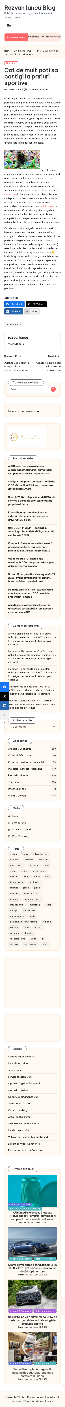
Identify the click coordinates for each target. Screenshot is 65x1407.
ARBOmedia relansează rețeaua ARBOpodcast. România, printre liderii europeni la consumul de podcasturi (30, 469)
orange (13, 910)
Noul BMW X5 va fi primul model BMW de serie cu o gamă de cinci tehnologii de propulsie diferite (31, 500)
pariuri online (29, 910)
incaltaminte (35, 882)
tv (43, 939)
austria (13, 854)
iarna (47, 876)
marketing (35, 905)
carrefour (42, 860)
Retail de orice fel (18, 775)
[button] (16, 344)
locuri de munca (31, 893)
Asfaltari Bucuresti (19, 1116)
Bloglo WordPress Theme (38, 1401)
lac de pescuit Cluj (18, 1130)
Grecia (36, 876)
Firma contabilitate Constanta (26, 1150)
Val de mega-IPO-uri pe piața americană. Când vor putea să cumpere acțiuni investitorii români (31, 562)
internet (14, 888)
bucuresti (14, 860)
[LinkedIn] (4, 705)
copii (46, 865)
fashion (13, 876)
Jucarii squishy (16, 1070)
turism (33, 939)
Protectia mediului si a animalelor (27, 762)
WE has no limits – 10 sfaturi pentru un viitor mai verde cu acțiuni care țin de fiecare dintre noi (31, 704)
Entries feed (19, 822)
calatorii (29, 860)
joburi (26, 888)
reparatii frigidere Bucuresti (24, 1083)
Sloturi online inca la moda (23, 1123)
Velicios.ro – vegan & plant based (28, 1137)
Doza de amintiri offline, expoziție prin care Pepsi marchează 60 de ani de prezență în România (30, 593)
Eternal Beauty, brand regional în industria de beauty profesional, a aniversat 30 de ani (28, 516)
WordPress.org (20, 836)
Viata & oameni (17, 795)
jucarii (37, 888)
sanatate (14, 933)
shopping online (17, 939)
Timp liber (11, 63)
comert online (16, 865)
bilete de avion (40, 854)
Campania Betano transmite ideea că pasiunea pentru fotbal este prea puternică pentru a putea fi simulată (30, 547)
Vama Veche (30, 944)
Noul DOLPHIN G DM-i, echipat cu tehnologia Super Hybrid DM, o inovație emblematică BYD (31, 531)
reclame (14, 927)
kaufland (14, 893)
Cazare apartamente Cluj (23, 1096)
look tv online (47, 206)
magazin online (17, 905)
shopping (28, 933)
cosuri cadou (32, 411)
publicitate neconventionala (23, 922)
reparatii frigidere (18, 1090)
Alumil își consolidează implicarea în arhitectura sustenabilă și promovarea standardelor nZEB (30, 608)
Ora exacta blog (18, 1110)
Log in (15, 816)
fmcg (25, 876)
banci (25, 854)
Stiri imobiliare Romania (21, 1056)
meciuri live (10, 194)
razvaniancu (18, 337)
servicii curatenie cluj (20, 1076)
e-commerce (39, 871)
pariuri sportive (13, 324)
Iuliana (12, 686)
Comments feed (21, 829)
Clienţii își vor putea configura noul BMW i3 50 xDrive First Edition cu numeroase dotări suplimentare (31, 485)
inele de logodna (18, 1063)
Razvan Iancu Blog (29, 7)
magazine (15, 899)
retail (26, 927)
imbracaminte (16, 882)
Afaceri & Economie (19, 748)
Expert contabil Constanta (24, 1143)
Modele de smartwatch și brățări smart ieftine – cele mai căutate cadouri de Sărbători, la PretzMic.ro (31, 690)
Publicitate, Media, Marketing (25, 768)
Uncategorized (17, 788)
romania (38, 927)
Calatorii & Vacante (20, 755)
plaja (32, 916)
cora (12, 871)
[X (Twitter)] (4, 696)
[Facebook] (4, 687)
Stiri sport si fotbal (19, 1103)
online (48, 905)
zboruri (45, 944)
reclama (47, 922)
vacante (14, 944)
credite (23, 871)
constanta (33, 865)
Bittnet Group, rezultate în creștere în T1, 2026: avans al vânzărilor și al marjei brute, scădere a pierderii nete (32, 578)
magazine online (33, 899)
